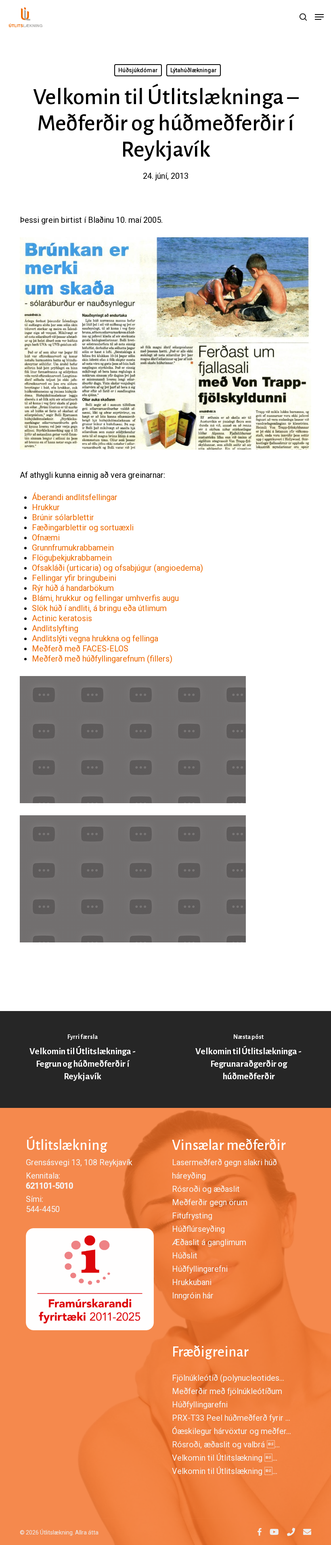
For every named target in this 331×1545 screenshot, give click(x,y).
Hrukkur (46, 507)
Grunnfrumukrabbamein (73, 548)
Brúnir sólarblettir (63, 517)
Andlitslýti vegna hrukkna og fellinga (95, 638)
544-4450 (43, 1209)
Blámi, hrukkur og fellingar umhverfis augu (105, 598)
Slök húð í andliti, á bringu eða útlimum (99, 608)
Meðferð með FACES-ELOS (80, 648)
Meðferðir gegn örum (209, 1202)
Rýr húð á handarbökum (73, 588)
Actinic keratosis (63, 618)
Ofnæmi (46, 537)
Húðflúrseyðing (198, 1229)
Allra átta (86, 1532)
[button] (319, 17)
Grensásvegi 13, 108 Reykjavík (79, 1162)
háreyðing (189, 1176)
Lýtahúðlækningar (193, 70)
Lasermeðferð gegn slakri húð (224, 1162)
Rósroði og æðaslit (206, 1189)
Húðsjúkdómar (138, 70)
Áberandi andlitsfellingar (74, 497)
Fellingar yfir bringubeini (74, 578)
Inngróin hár (193, 1295)
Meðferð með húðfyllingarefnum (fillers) (102, 659)
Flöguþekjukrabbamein (72, 558)
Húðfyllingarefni (200, 1269)
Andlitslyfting (55, 628)
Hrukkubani (192, 1282)
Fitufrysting (192, 1216)
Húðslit (184, 1255)
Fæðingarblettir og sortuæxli (83, 527)
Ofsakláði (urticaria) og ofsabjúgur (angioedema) (117, 568)
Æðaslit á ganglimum (209, 1242)
